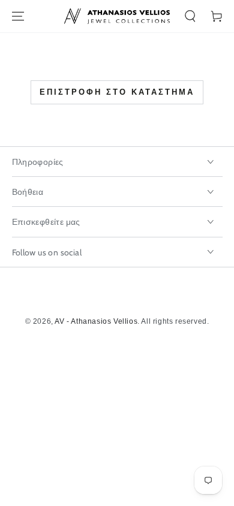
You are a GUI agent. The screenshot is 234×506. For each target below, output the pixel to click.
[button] (190, 16)
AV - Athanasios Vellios (96, 321)
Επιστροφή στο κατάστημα (117, 92)
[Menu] (18, 16)
